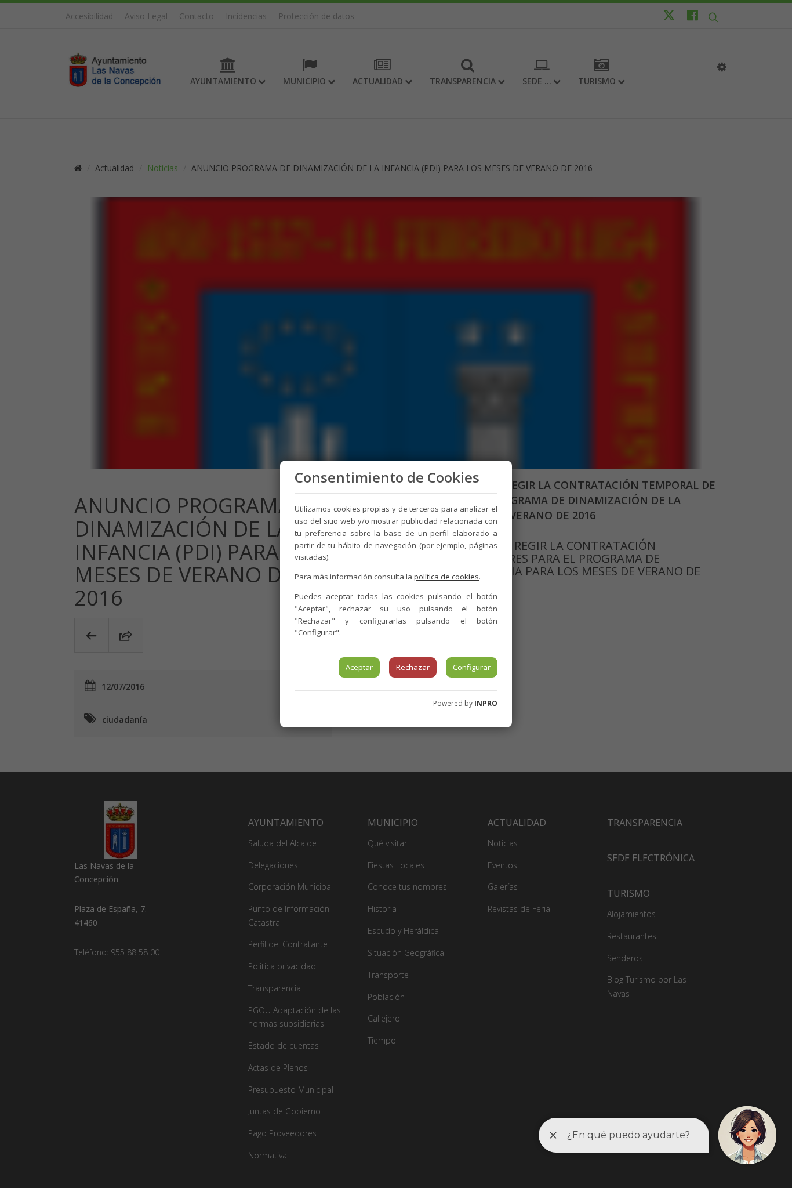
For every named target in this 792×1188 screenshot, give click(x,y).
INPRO (485, 703)
